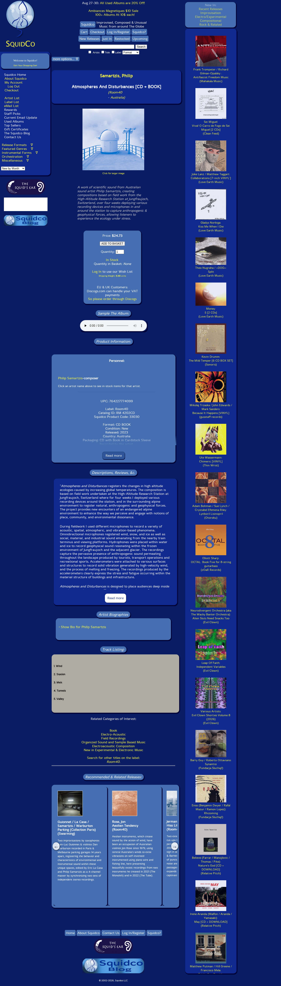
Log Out (14, 86)
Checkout (12, 90)
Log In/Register (118, 32)
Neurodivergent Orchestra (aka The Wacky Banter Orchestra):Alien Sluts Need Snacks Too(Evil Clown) (210, 616)
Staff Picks (12, 114)
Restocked (122, 39)
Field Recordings (113, 738)
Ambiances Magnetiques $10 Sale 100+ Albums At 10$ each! (113, 13)
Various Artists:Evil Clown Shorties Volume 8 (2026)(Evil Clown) (211, 717)
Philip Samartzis (70, 378)
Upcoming (139, 39)
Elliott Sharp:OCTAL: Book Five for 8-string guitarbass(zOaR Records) (211, 564)
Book (113, 730)
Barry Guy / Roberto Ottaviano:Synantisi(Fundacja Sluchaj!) (211, 764)
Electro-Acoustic (113, 734)
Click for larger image (113, 173)
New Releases (89, 39)
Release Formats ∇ (17, 145)
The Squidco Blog (17, 133)
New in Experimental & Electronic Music (113, 750)
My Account (13, 82)
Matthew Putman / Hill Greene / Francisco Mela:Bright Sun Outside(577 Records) (211, 972)
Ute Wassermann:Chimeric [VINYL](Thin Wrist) (211, 461)
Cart (84, 32)
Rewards (10, 110)
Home (70, 933)
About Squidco (16, 78)
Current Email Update (20, 118)
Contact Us (12, 137)
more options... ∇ (65, 59)
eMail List (11, 106)
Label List (12, 102)
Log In (96, 272)
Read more (114, 455)
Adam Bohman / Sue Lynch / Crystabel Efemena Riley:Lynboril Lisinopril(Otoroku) (210, 511)
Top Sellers (12, 125)
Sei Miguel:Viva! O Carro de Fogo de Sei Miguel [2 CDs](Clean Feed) (211, 127)
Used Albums (14, 121)
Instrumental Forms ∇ (20, 153)
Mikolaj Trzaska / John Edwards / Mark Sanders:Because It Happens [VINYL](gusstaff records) (211, 411)
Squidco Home (15, 75)
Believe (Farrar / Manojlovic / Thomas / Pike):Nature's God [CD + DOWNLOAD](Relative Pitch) (211, 865)
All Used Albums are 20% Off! (122, 3)
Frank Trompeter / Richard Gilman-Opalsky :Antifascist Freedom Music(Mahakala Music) (211, 75)
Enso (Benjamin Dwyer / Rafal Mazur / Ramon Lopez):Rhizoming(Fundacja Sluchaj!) (211, 811)
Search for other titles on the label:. (113, 760)
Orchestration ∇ (15, 157)
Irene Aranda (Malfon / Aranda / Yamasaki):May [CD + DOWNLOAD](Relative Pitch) (211, 919)
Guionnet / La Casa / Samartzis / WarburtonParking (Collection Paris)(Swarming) (77, 827)
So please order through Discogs (112, 299)
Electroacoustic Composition (113, 746)
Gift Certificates (16, 129)
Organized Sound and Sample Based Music (113, 742)
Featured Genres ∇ (17, 149)
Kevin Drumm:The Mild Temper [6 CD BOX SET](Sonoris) (211, 360)
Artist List (12, 98)
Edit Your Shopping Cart (25, 65)
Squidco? (139, 32)
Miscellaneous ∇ (15, 160)
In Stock (112, 260)
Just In (107, 39)
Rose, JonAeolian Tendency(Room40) (125, 825)
